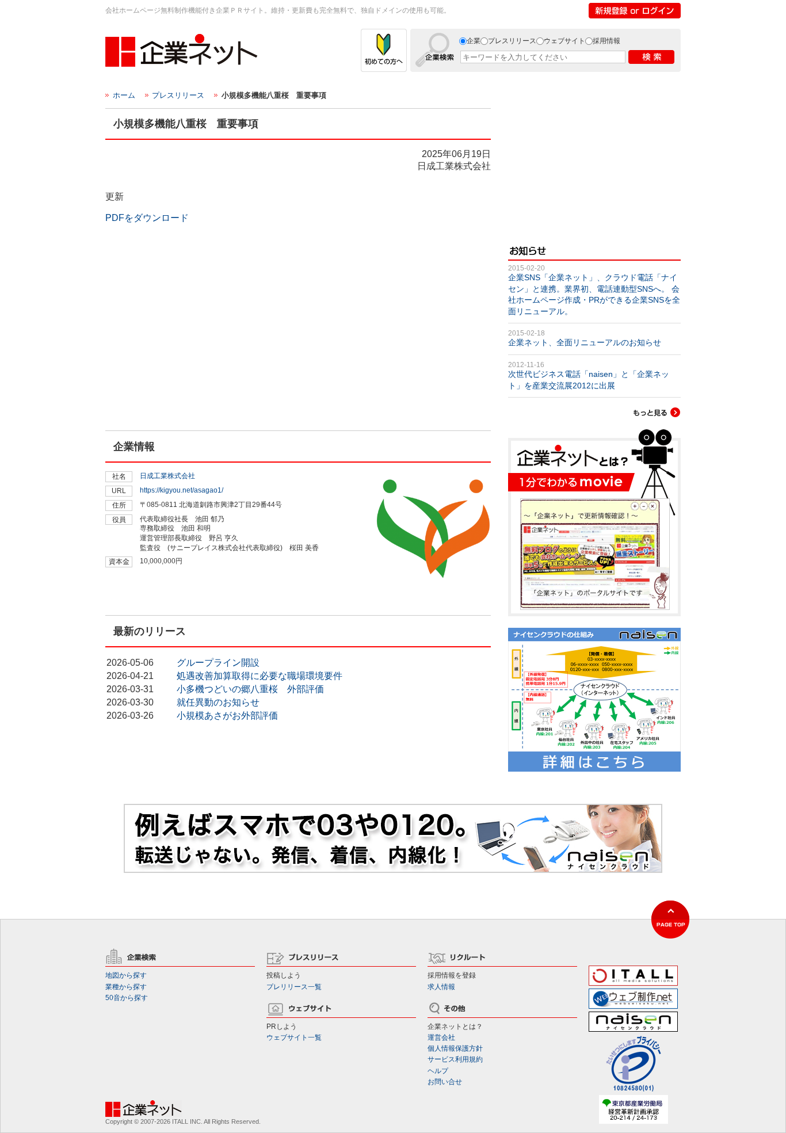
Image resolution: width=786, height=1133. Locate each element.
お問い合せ (445, 1082)
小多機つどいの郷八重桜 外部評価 (250, 689)
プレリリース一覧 (294, 987)
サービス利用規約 (455, 1059)
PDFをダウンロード (147, 218)
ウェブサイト (564, 41)
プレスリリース (512, 41)
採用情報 (606, 41)
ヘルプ (438, 1071)
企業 (473, 41)
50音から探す (126, 998)
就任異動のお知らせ (218, 702)
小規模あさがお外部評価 (227, 715)
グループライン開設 (218, 662)
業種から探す (126, 987)
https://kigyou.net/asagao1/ (181, 490)
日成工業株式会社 (167, 476)
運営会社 (441, 1037)
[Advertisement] (191, 355)
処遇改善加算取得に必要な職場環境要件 (259, 676)
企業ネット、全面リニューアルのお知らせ (584, 342)
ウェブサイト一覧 (294, 1037)
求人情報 (441, 987)
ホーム (124, 95)
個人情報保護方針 (455, 1048)
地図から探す (126, 975)
